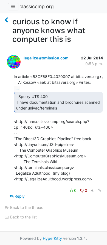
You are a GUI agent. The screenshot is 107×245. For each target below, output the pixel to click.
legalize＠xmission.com (46, 58)
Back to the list (23, 217)
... (17, 88)
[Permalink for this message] (100, 190)
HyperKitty (52, 238)
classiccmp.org (36, 6)
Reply (19, 196)
